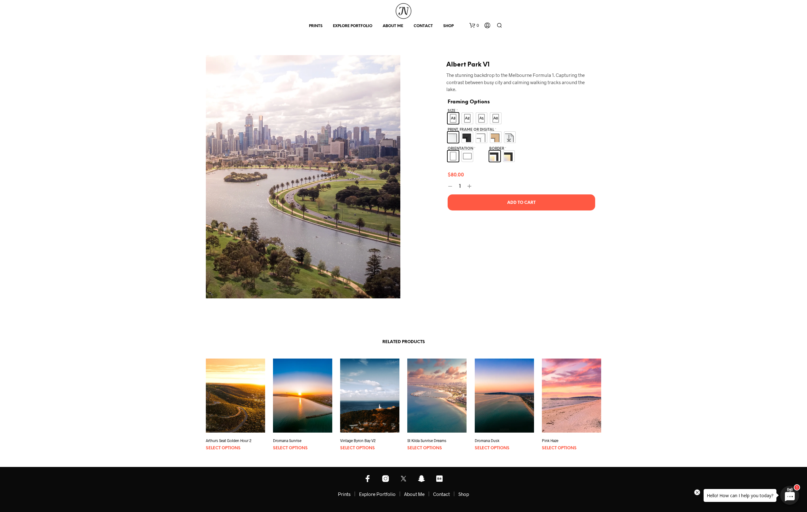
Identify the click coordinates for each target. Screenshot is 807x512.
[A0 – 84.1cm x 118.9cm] (495, 118)
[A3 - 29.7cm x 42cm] (453, 118)
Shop (448, 26)
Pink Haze (550, 441)
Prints (315, 26)
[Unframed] (453, 137)
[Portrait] (453, 156)
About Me (393, 26)
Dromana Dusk (487, 441)
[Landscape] (467, 156)
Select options (223, 448)
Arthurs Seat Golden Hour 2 (229, 441)
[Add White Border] (494, 156)
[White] (481, 137)
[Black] (467, 137)
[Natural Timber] (495, 137)
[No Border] (508, 156)
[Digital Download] (509, 137)
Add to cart (521, 203)
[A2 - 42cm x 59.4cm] (467, 118)
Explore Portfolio (352, 26)
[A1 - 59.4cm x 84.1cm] (481, 118)
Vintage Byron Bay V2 (358, 441)
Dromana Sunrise (287, 441)
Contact (423, 26)
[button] (474, 25)
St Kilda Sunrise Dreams (426, 441)
